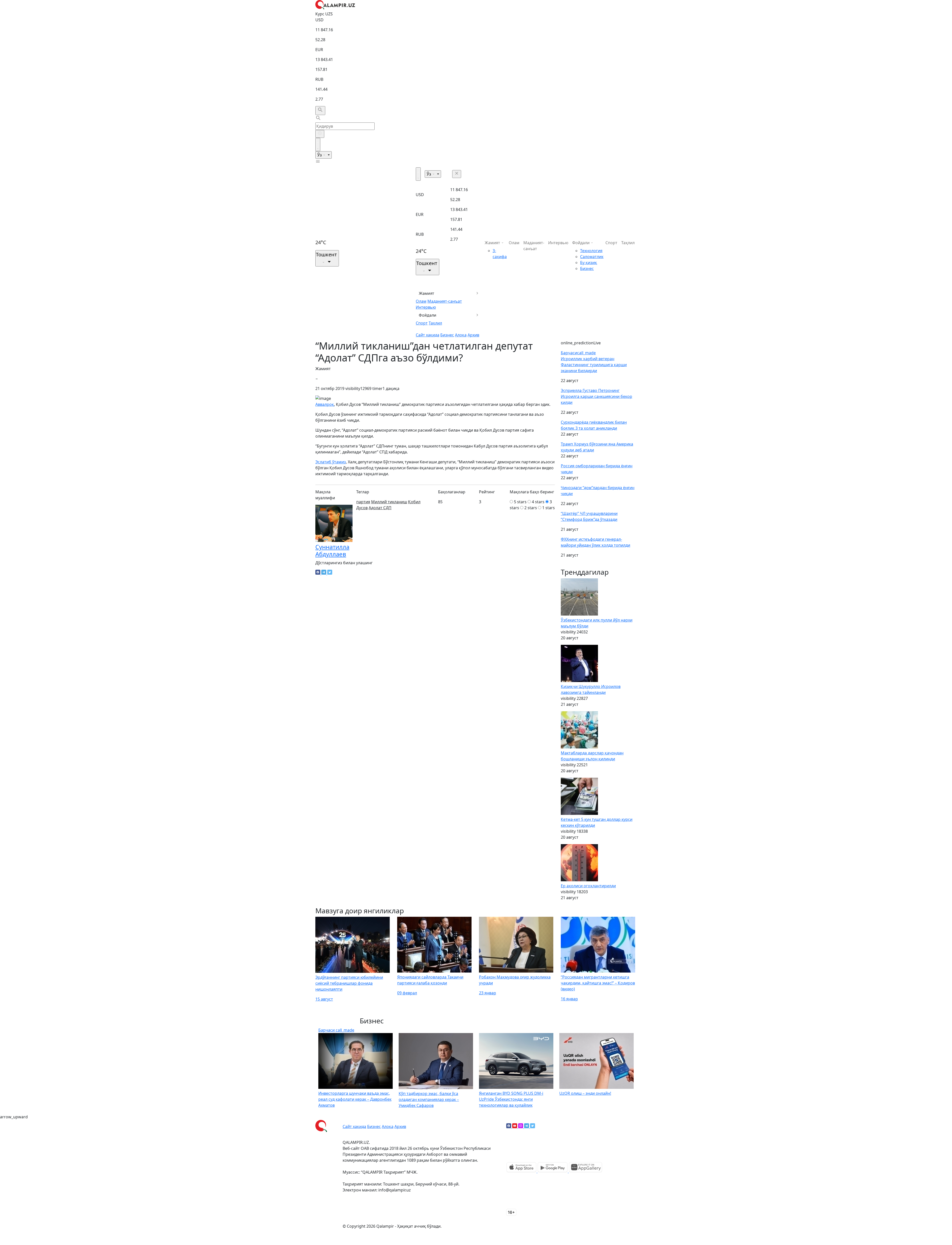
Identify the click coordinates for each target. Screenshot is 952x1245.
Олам (421, 301)
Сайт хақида (427, 335)
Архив (473, 335)
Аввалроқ (324, 404)
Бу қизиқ (588, 262)
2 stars (530, 507)
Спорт (422, 323)
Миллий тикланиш (389, 501)
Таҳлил (435, 323)
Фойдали (427, 315)
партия (363, 501)
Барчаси (578, 353)
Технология (591, 250)
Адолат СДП (380, 507)
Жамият (426, 293)
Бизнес (447, 335)
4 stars (538, 501)
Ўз (320, 155)
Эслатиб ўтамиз (330, 462)
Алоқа (461, 335)
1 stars (548, 507)
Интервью (426, 307)
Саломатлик (591, 256)
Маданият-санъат (444, 301)
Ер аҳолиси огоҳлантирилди (588, 886)
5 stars (520, 501)
